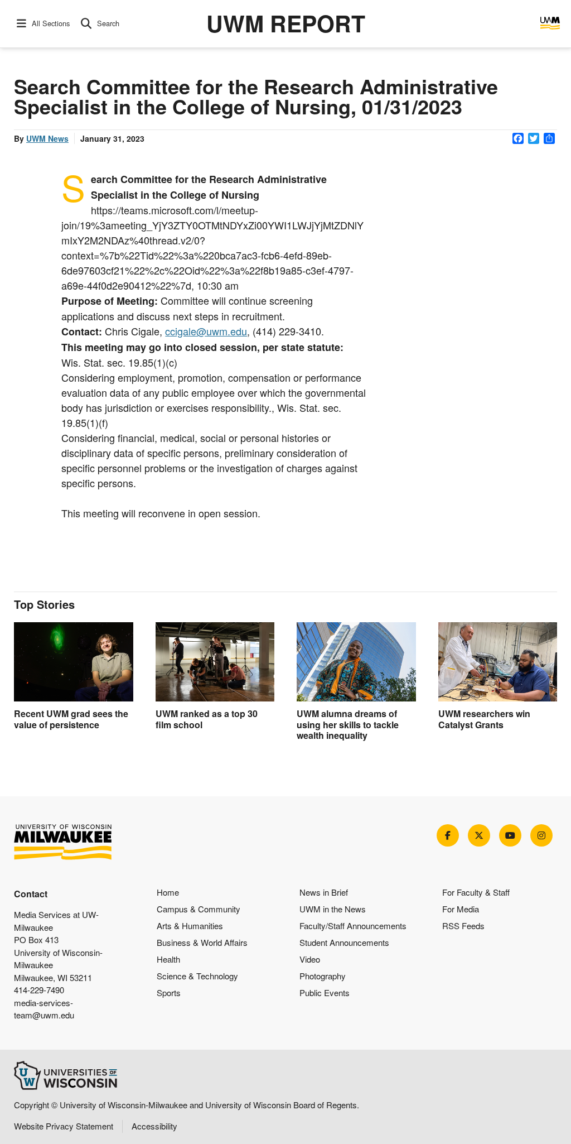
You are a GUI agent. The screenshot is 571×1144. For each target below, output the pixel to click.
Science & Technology (197, 976)
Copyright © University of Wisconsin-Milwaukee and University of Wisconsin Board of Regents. (186, 1105)
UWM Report (285, 23)
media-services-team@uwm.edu (44, 1009)
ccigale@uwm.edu (206, 331)
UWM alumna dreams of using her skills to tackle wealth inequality (348, 724)
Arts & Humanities (190, 925)
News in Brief (323, 892)
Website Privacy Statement (63, 1126)
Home (168, 892)
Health (168, 959)
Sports (169, 992)
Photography (322, 976)
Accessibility (154, 1126)
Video (309, 959)
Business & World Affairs (202, 942)
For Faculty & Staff (476, 892)
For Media (460, 909)
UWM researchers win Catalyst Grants (484, 718)
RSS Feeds (463, 925)
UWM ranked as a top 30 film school (207, 718)
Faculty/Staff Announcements (353, 925)
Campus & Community (198, 909)
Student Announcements (344, 942)
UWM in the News (332, 909)
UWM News (47, 138)
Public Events (324, 992)
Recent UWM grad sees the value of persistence (71, 718)
